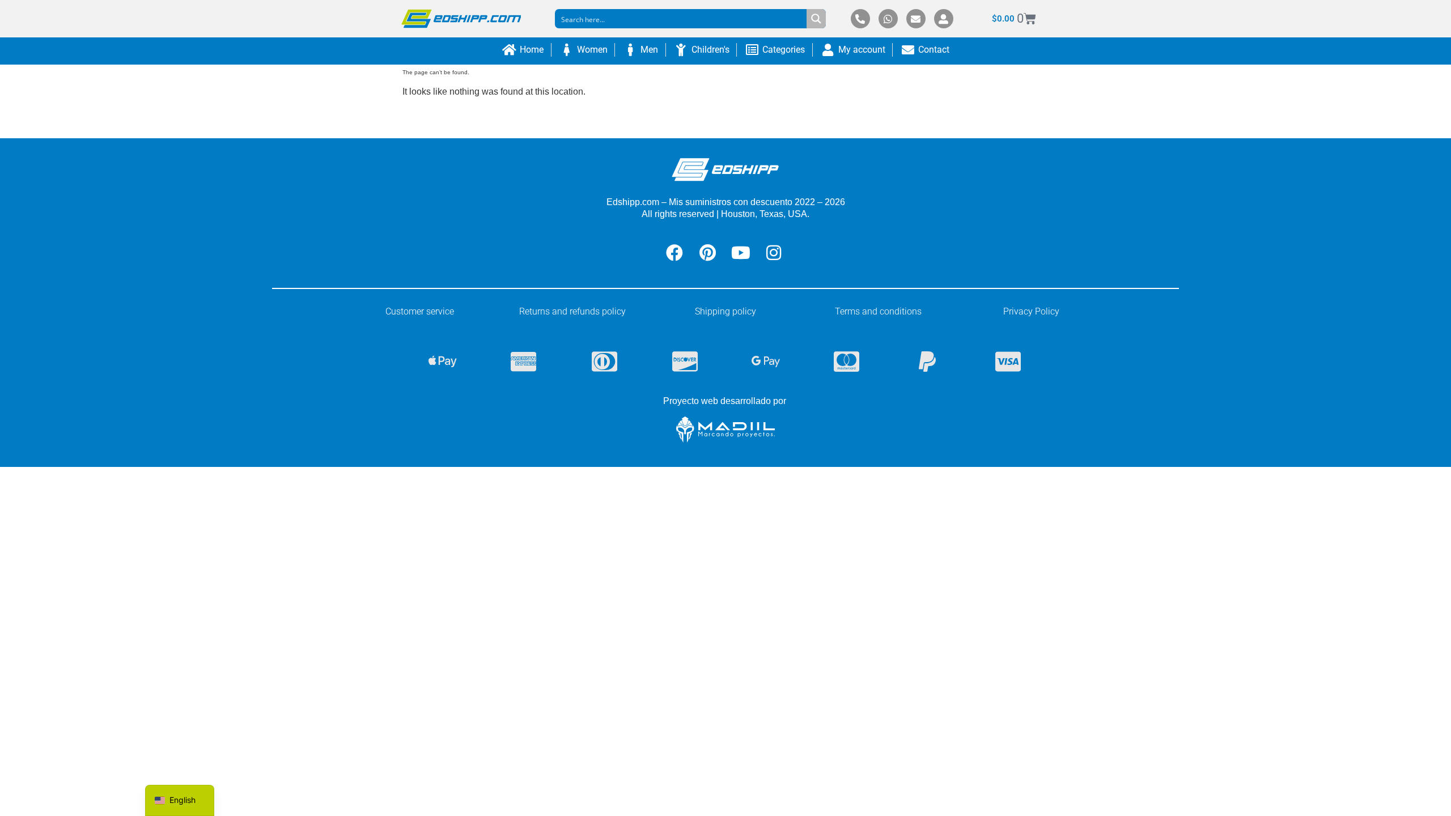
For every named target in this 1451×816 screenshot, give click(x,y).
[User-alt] (943, 18)
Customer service (419, 311)
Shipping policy (725, 311)
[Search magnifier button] (816, 18)
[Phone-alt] (860, 18)
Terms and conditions (878, 311)
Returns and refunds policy (572, 311)
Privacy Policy (1031, 311)
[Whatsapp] (888, 18)
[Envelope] (916, 18)
